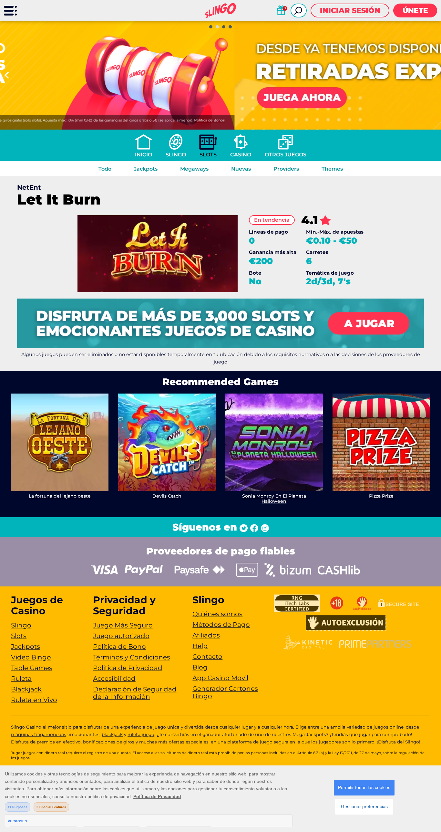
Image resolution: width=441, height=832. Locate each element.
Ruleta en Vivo (34, 700)
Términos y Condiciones (131, 657)
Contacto (207, 656)
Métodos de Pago (221, 624)
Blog (200, 667)
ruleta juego (141, 734)
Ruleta (21, 678)
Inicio (143, 155)
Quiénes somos (217, 614)
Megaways (194, 169)
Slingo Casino (26, 727)
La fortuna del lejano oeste (60, 496)
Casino (240, 155)
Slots (208, 155)
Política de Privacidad (127, 668)
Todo (104, 169)
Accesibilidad (114, 678)
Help (200, 646)
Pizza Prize (381, 496)
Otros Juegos (285, 155)
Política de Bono (119, 646)
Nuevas (241, 169)
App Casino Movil (220, 678)
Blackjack (26, 689)
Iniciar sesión (350, 10)
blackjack (112, 734)
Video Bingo (31, 657)
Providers (286, 169)
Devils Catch (166, 496)
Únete (415, 10)
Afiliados (206, 635)
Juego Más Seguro (123, 625)
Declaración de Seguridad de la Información (135, 692)
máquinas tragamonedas (38, 734)
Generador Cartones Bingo (225, 692)
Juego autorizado (121, 636)
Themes (332, 169)
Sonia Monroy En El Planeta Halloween (274, 498)
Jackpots (146, 169)
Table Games (31, 668)
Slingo (176, 155)
